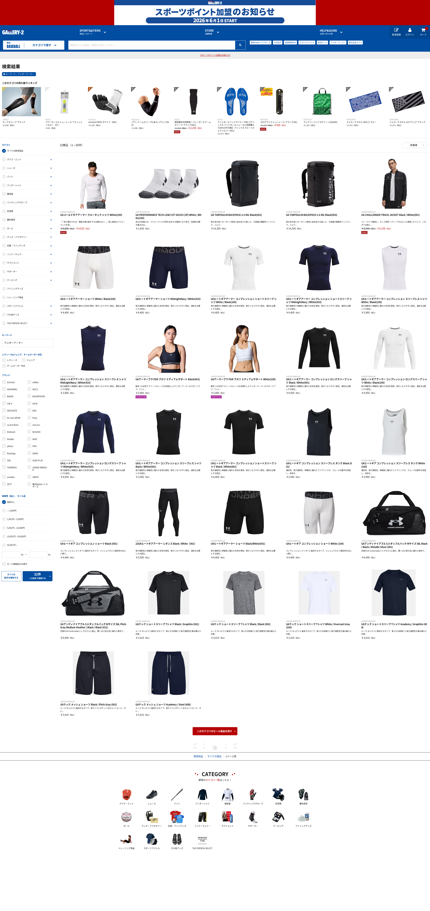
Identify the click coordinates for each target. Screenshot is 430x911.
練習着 (10, 194)
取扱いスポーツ (90, 32)
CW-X (9, 404)
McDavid (11, 432)
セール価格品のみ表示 (17, 564)
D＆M (34, 404)
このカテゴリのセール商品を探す (214, 731)
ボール (10, 228)
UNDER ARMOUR (39, 468)
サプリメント (13, 263)
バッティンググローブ (17, 202)
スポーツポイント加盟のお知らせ (215, 55)
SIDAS (35, 453)
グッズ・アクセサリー (17, 237)
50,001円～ (12, 545)
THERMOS (12, 467)
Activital (11, 382)
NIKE (34, 439)
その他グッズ (13, 315)
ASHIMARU (12, 389)
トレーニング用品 (15, 297)
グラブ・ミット (14, 160)
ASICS (35, 389)
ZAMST (35, 477)
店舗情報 (209, 32)
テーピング (12, 280)
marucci (36, 425)
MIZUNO (36, 432)
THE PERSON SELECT (17, 323)
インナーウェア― (15, 254)
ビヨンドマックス (306, 42)
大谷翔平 (277, 42)
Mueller (10, 439)
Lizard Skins (12, 425)
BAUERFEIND (38, 396)
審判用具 (11, 220)
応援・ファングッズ (16, 246)
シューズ (11, 168)
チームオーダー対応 (16, 366)
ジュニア (31, 360)
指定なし (11, 502)
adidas (35, 382)
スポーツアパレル (15, 306)
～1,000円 (11, 511)
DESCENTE (12, 411)
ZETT (9, 484)
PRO (34, 446)
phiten (10, 446)
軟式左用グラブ (355, 42)
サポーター (12, 272)
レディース (12, 360)
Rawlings (11, 453)
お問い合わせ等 (328, 32)
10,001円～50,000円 (16, 536)
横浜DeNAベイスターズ (260, 42)
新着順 (413, 145)
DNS (34, 411)
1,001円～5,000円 (15, 519)
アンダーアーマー (338, 42)
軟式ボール (322, 42)
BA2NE (10, 396)
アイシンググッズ (15, 289)
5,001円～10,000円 (16, 528)
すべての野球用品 (15, 151)
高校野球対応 (290, 42)
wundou (11, 477)
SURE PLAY (37, 460)
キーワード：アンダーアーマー (20, 74)
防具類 (10, 211)
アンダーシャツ (14, 185)
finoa (34, 418)
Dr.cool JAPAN (13, 418)
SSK (9, 460)
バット (10, 177)
